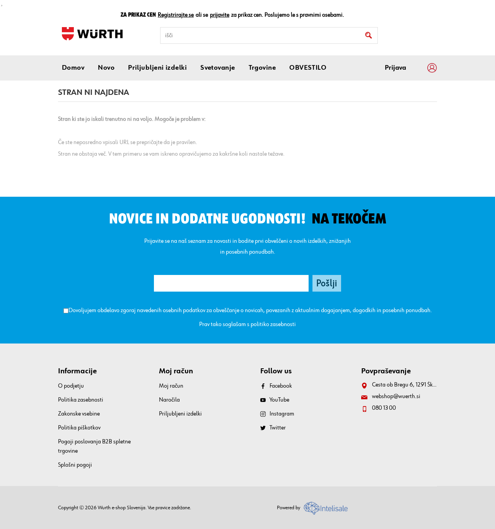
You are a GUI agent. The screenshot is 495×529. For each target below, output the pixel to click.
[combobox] (269, 35)
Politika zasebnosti (80, 400)
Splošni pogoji (75, 465)
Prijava (395, 67)
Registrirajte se (176, 15)
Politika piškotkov (79, 428)
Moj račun (171, 386)
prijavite (219, 15)
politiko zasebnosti (273, 324)
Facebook (281, 386)
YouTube (279, 400)
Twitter (278, 428)
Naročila (169, 400)
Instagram (282, 414)
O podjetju (71, 386)
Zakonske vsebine (79, 414)
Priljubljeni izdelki (180, 414)
